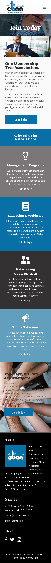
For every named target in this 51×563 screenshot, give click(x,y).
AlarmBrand (32, 557)
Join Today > (25, 188)
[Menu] (44, 7)
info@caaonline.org (14, 520)
